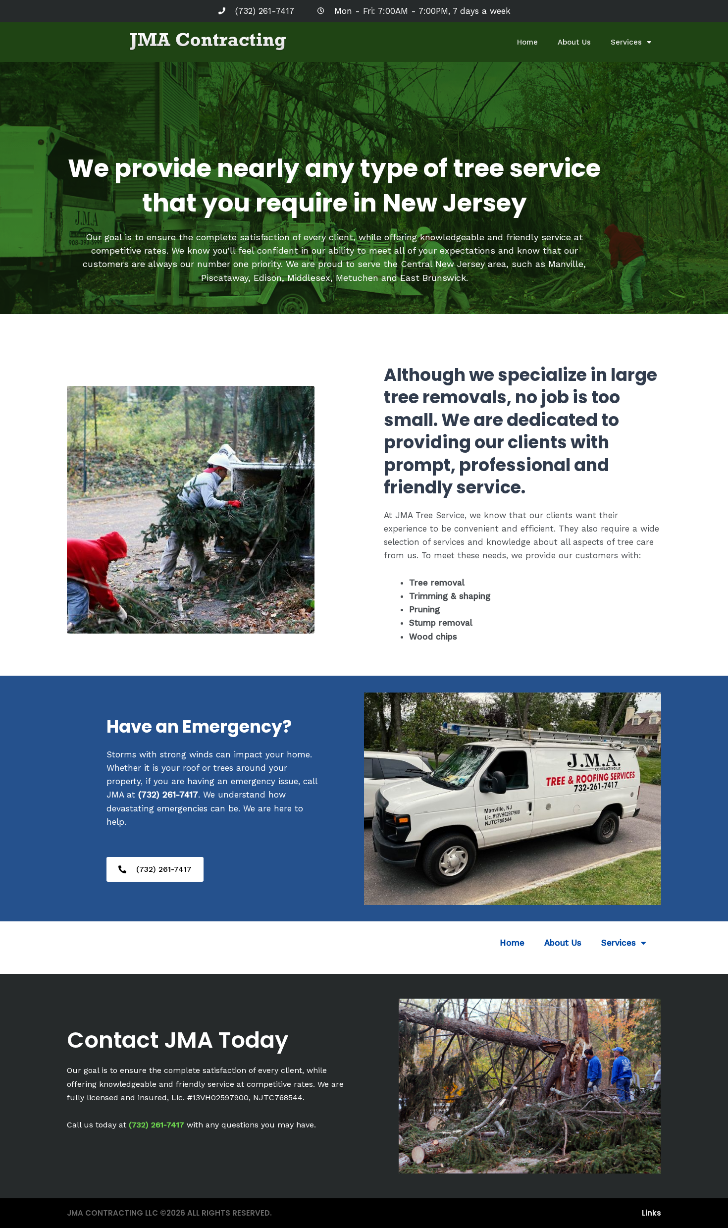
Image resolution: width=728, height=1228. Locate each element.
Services (626, 42)
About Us (574, 42)
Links (651, 1213)
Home (527, 42)
